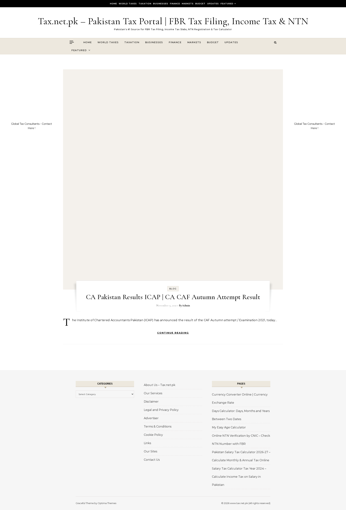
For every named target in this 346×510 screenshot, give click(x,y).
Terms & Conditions (157, 426)
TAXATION (145, 3)
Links (147, 443)
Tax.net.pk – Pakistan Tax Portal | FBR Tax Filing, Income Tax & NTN (173, 21)
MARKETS (188, 3)
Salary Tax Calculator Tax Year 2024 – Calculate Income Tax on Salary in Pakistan (239, 477)
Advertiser (151, 418)
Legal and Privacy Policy (161, 410)
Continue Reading (173, 332)
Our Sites (150, 451)
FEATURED (227, 3)
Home (113, 3)
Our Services (153, 393)
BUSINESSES (160, 3)
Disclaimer (151, 401)
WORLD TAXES (128, 3)
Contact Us (152, 459)
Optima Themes (107, 503)
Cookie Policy (153, 435)
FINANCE (175, 3)
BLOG (173, 288)
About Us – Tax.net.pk (159, 385)
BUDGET (200, 3)
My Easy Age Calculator (229, 427)
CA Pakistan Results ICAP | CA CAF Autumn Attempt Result (173, 297)
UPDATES (213, 3)
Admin (186, 305)
